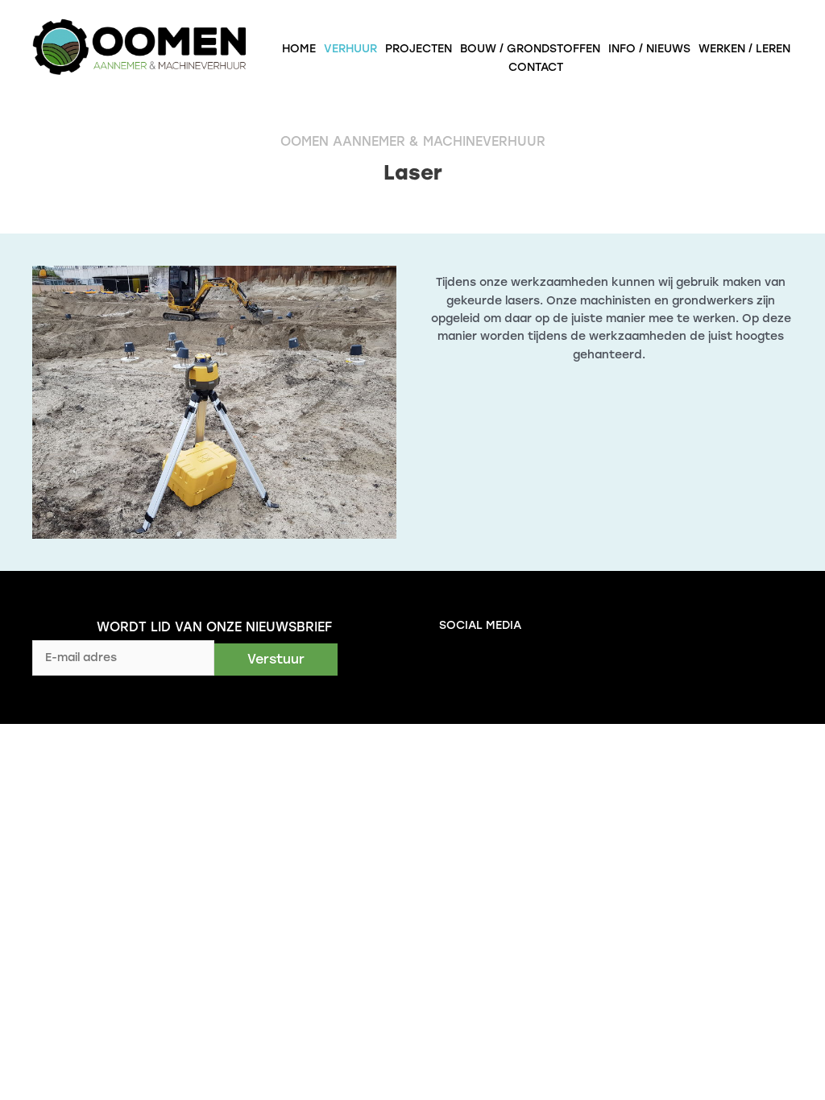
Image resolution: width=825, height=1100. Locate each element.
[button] (276, 659)
